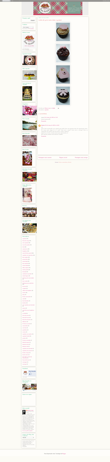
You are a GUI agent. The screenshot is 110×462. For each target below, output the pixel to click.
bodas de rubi (25, 346)
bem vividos (24, 281)
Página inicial (63, 157)
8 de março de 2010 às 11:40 (51, 117)
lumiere (43, 125)
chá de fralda (25, 265)
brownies (24, 286)
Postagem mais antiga (81, 157)
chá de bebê (25, 261)
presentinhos (25, 259)
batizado (24, 271)
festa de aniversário (26, 319)
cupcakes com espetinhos (27, 255)
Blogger (64, 453)
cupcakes (47, 109)
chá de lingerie (25, 275)
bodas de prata (25, 344)
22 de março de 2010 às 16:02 (52, 125)
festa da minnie (25, 315)
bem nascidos (25, 263)
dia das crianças (25, 352)
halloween (24, 321)
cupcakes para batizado (27, 348)
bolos (23, 294)
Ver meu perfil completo (27, 430)
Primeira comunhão (26, 340)
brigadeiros (24, 251)
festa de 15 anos (25, 317)
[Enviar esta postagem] (58, 108)
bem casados (25, 257)
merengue (24, 364)
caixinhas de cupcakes (26, 273)
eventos (24, 292)
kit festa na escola (26, 323)
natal (23, 298)
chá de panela (25, 269)
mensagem (24, 362)
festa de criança (25, 240)
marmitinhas (25, 325)
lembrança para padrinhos (28, 283)
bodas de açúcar (25, 342)
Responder (43, 121)
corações (24, 288)
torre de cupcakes (26, 244)
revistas (24, 332)
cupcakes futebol (26, 336)
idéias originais (25, 267)
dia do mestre (25, 354)
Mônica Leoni (30, 410)
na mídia (24, 313)
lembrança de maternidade (28, 278)
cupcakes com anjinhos (27, 334)
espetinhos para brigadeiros (28, 310)
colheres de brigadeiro (27, 290)
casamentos (24, 249)
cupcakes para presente (27, 350)
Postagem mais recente (44, 157)
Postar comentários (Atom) (65, 162)
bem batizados (25, 300)
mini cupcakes (25, 242)
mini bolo (24, 327)
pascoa (23, 308)
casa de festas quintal (27, 253)
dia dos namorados (26, 296)
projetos (24, 338)
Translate (32, 28)
